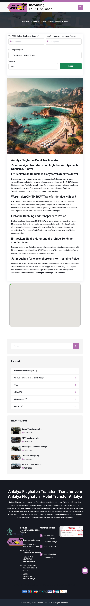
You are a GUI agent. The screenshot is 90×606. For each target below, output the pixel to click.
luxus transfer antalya (31, 429)
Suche (70, 66)
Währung (11, 61)
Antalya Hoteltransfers (31, 464)
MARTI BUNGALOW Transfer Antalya (28, 576)
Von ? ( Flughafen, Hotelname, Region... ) (23, 36)
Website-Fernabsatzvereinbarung (29, 551)
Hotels (19, 406)
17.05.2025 (28, 433)
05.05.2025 (28, 442)
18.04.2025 (28, 468)
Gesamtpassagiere (15, 50)
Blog (35, 21)
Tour (18, 385)
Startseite (25, 21)
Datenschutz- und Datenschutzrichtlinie (29, 545)
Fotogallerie (21, 399)
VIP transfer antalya (30, 438)
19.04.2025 (28, 459)
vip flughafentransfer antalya (34, 447)
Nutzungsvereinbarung (29, 540)
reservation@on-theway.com (50, 555)
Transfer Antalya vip (30, 456)
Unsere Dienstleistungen (26, 371)
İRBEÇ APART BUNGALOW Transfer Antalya (28, 559)
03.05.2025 (28, 450)
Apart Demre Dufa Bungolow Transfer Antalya (29, 568)
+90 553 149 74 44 (50, 547)
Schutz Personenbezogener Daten (29, 378)
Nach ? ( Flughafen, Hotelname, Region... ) (61, 36)
